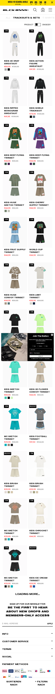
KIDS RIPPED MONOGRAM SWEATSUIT (11, 110)
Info (5, 634)
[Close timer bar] (52, 2)
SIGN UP (40, 356)
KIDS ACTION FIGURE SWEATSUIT (36, 63)
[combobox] (31, 353)
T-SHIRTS (48, 18)
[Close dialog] (52, 335)
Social (7, 657)
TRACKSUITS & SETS (26, 18)
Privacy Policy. (47, 358)
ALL (8, 18)
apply (50, 624)
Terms (6, 649)
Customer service (15, 641)
